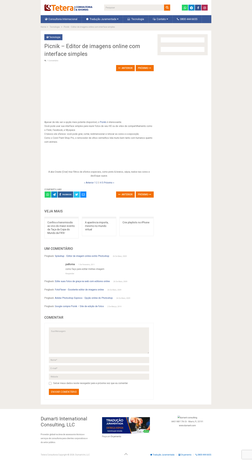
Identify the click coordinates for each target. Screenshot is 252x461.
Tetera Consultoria (49, 455)
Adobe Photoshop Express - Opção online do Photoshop (84, 298)
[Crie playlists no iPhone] (136, 218)
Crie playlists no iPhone (136, 222)
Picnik (103, 122)
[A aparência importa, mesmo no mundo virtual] (99, 218)
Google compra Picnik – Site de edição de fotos (79, 306)
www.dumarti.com (187, 425)
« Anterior (89, 182)
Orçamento (116, 436)
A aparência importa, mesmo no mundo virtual (96, 226)
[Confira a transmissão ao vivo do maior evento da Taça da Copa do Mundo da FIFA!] (61, 218)
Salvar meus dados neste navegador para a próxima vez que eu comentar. (90, 383)
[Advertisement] (99, 96)
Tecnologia (137, 19)
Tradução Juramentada (102, 19)
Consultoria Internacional (62, 19)
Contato (161, 19)
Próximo (143, 68)
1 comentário (52, 60)
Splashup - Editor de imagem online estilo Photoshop (82, 256)
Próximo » (109, 182)
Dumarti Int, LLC (82, 455)
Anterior (127, 68)
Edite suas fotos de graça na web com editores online (82, 281)
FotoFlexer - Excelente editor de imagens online (79, 289)
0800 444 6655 (188, 19)
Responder (69, 274)
